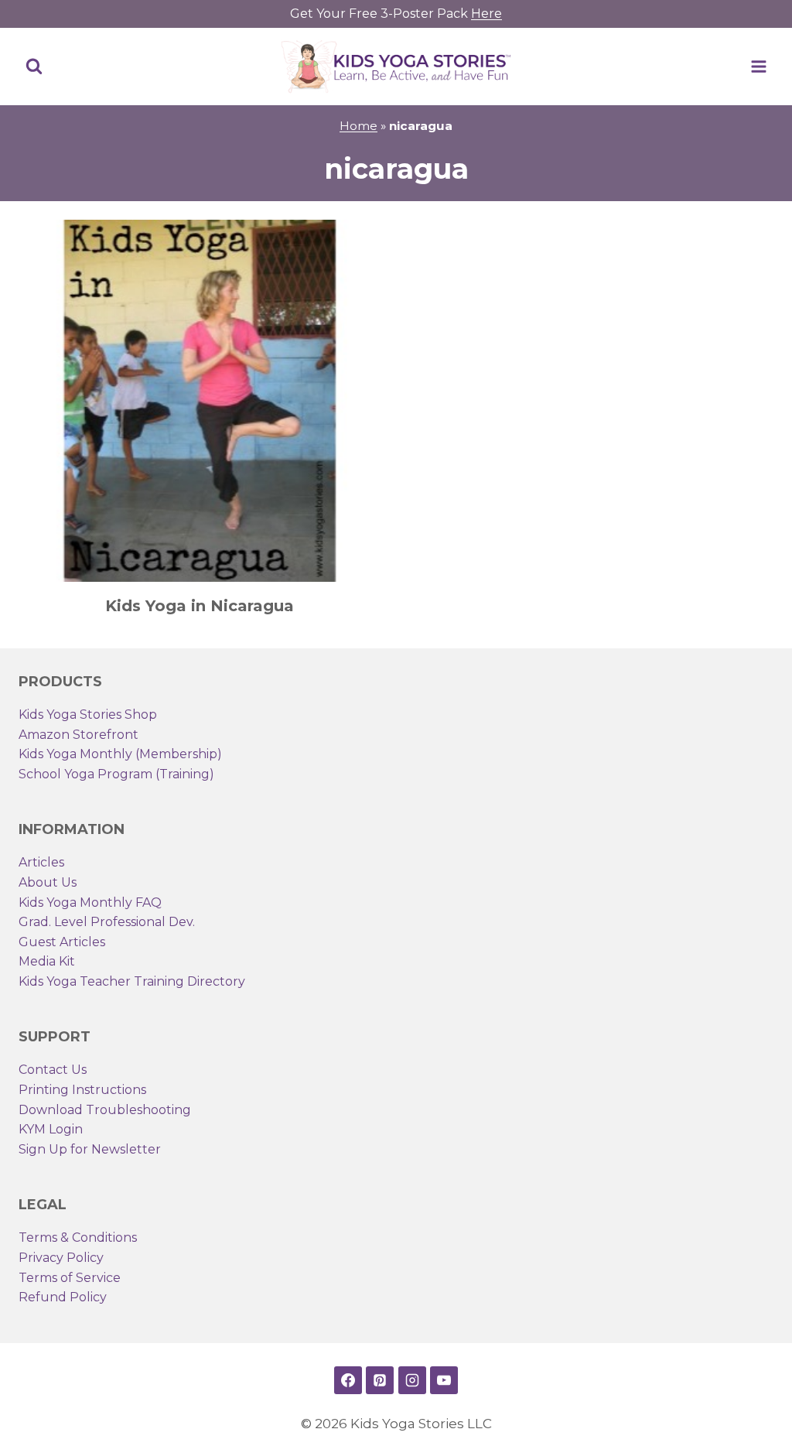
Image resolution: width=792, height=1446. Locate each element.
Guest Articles (62, 942)
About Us (48, 882)
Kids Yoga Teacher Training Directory (132, 981)
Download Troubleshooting (105, 1109)
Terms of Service (70, 1277)
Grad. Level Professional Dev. (107, 921)
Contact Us (53, 1069)
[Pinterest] (380, 1380)
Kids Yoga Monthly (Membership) (120, 754)
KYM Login (51, 1129)
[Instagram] (412, 1380)
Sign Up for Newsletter (90, 1149)
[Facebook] (348, 1380)
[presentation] (200, 401)
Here (486, 13)
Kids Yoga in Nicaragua (199, 606)
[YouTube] (444, 1380)
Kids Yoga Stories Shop (88, 714)
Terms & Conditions (78, 1237)
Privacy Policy (61, 1257)
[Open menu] (758, 66)
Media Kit (47, 961)
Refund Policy (63, 1297)
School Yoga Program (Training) (116, 774)
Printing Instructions (82, 1089)
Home (358, 125)
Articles (41, 862)
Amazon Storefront (78, 734)
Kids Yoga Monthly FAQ (90, 902)
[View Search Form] (34, 66)
